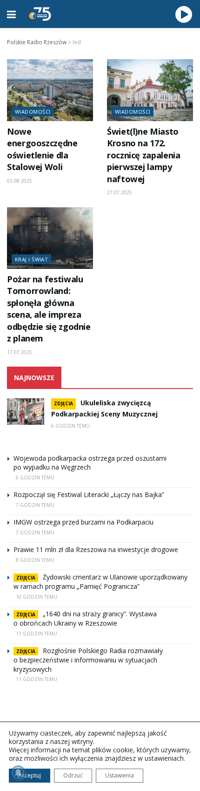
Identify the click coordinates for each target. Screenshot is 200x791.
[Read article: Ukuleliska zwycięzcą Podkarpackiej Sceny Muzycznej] (25, 411)
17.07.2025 (19, 352)
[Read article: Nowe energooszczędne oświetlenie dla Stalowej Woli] (50, 90)
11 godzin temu (36, 633)
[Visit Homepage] (40, 14)
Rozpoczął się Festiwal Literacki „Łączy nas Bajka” (88, 494)
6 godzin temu (70, 426)
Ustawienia (119, 775)
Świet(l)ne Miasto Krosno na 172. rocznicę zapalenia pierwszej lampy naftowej (143, 155)
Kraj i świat (31, 259)
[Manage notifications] (18, 772)
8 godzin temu (35, 560)
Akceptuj (29, 775)
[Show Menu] (11, 14)
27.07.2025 (119, 192)
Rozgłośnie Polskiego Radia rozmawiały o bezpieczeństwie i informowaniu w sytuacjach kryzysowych (88, 660)
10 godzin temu (36, 596)
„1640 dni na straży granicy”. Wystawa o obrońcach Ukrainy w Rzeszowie (85, 618)
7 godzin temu (35, 505)
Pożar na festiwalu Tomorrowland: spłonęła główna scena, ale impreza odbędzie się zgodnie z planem (49, 308)
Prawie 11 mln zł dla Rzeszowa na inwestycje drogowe (95, 549)
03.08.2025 (19, 180)
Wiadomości (32, 111)
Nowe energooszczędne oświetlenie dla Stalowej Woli (42, 149)
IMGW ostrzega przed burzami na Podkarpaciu (83, 522)
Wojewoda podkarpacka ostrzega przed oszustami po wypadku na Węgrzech (90, 463)
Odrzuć (73, 775)
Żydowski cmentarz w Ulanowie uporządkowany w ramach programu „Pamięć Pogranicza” (100, 582)
